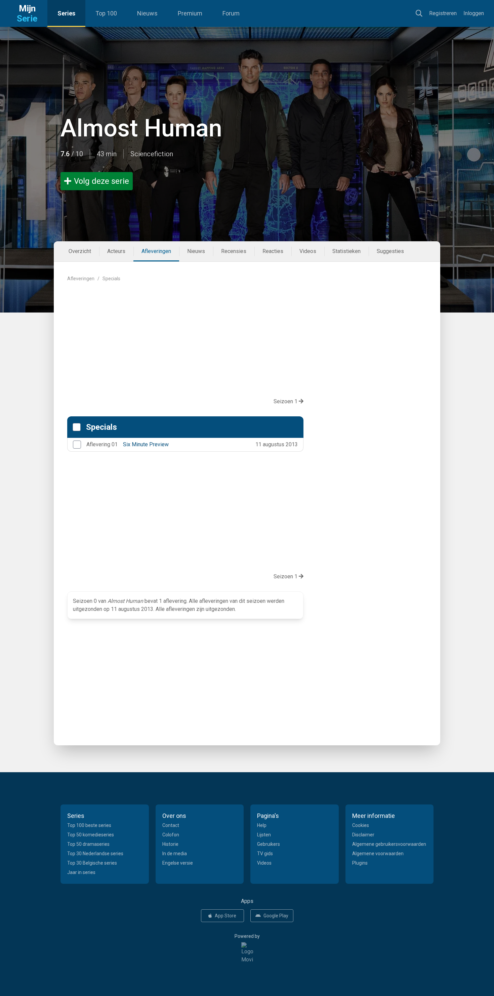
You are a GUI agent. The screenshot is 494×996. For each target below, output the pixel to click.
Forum (231, 13)
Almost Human (141, 128)
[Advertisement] (247, 334)
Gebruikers (268, 844)
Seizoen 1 (286, 401)
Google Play (275, 915)
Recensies (233, 251)
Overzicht (80, 251)
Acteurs (116, 251)
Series (66, 13)
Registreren (443, 13)
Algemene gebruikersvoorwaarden (389, 844)
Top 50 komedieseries (90, 834)
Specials (101, 427)
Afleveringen (156, 251)
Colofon (170, 834)
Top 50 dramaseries (88, 844)
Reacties (272, 251)
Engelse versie (177, 863)
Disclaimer (363, 834)
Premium (190, 13)
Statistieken (346, 251)
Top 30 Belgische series (92, 863)
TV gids (265, 853)
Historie (170, 844)
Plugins (360, 863)
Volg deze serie (101, 181)
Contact (170, 825)
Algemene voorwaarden (378, 853)
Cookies (360, 825)
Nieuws (147, 13)
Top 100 (106, 13)
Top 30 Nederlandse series (95, 853)
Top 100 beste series (89, 825)
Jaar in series (81, 872)
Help (261, 825)
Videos (307, 251)
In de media (174, 853)
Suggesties (390, 251)
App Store (225, 915)
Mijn (27, 13)
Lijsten (264, 834)
